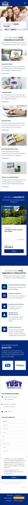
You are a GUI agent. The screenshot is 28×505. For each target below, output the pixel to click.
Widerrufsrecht (8, 498)
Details (14, 251)
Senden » (14, 477)
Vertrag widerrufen (19, 497)
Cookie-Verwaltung (18, 500)
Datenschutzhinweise (11, 471)
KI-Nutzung (8, 500)
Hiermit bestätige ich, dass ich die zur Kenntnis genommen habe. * (13, 471)
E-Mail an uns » (8, 411)
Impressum (18, 495)
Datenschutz (10, 495)
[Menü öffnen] (25, 3)
